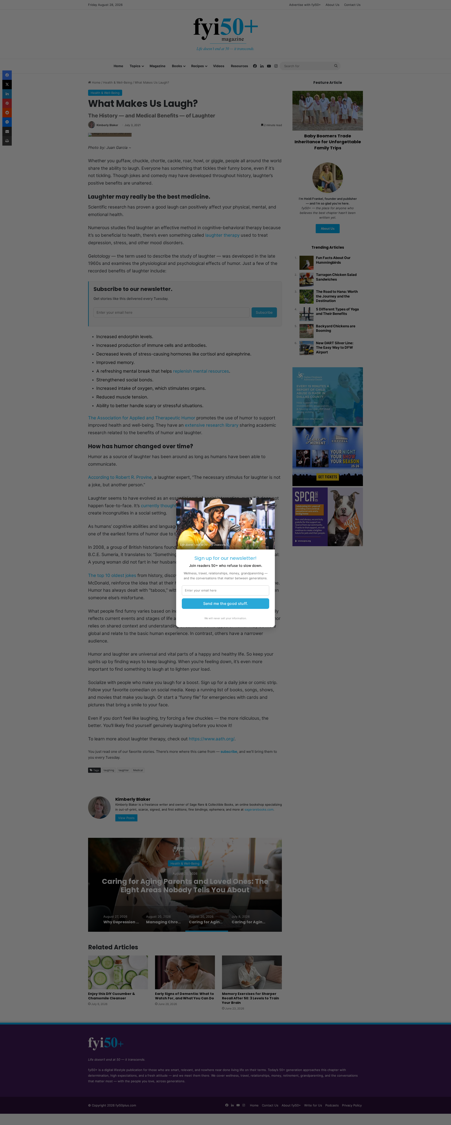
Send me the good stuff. (225, 603)
